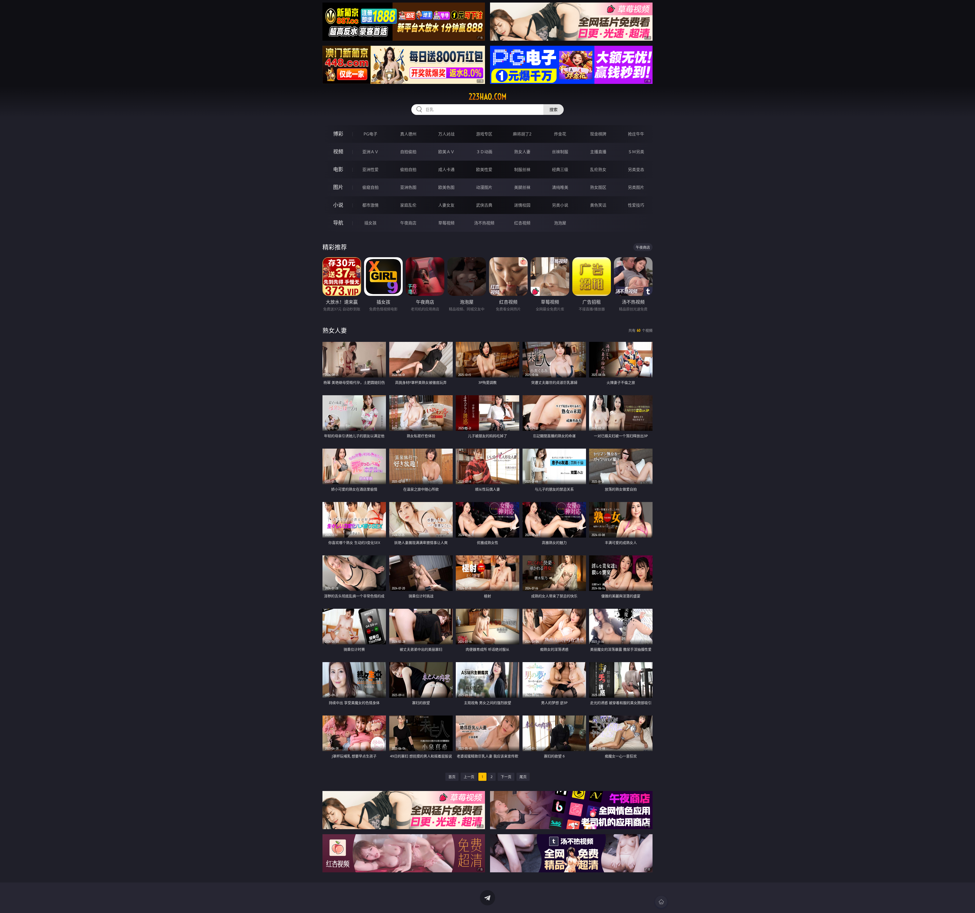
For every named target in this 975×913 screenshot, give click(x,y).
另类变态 (636, 169)
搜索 (553, 109)
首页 (452, 776)
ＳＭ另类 (636, 152)
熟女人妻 (522, 152)
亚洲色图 (408, 187)
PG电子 (370, 134)
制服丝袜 (522, 169)
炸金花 (560, 134)
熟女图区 (598, 187)
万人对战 (446, 134)
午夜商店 (408, 223)
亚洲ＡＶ (370, 152)
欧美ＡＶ (446, 152)
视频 (338, 151)
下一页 (506, 776)
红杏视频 (522, 223)
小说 (338, 205)
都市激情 (370, 205)
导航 (338, 222)
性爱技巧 (636, 205)
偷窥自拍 (370, 187)
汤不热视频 (484, 223)
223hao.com (488, 97)
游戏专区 (484, 134)
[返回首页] (661, 902)
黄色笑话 (598, 205)
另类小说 (560, 205)
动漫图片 (484, 187)
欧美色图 (446, 187)
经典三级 (560, 169)
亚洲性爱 (370, 169)
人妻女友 (446, 205)
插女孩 (370, 223)
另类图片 (636, 187)
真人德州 (408, 134)
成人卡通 (446, 169)
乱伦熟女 (598, 169)
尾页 (523, 776)
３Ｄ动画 (484, 152)
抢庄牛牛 (636, 134)
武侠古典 (484, 205)
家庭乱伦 (408, 205)
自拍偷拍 (408, 152)
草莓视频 (446, 223)
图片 (338, 187)
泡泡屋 (560, 223)
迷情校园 (522, 205)
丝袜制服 (560, 152)
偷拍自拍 (408, 169)
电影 (338, 169)
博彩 (338, 133)
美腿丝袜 (522, 187)
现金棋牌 (598, 134)
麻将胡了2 (522, 134)
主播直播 (598, 152)
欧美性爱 (484, 169)
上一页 (469, 776)
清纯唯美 (560, 187)
